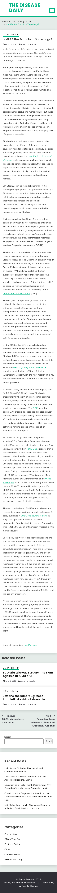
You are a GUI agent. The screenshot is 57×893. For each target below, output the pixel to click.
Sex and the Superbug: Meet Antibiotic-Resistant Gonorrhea (25, 697)
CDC (35, 408)
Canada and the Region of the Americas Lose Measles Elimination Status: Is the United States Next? (28, 796)
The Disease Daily (24, 8)
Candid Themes (30, 885)
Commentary (10, 834)
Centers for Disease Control (16, 293)
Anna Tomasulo (28, 44)
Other (7, 849)
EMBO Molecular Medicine (34, 515)
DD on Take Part (11, 34)
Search (7, 736)
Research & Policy (13, 859)
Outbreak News (12, 854)
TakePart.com (30, 644)
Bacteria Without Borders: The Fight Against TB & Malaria (28, 674)
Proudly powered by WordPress (20, 882)
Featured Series (12, 844)
